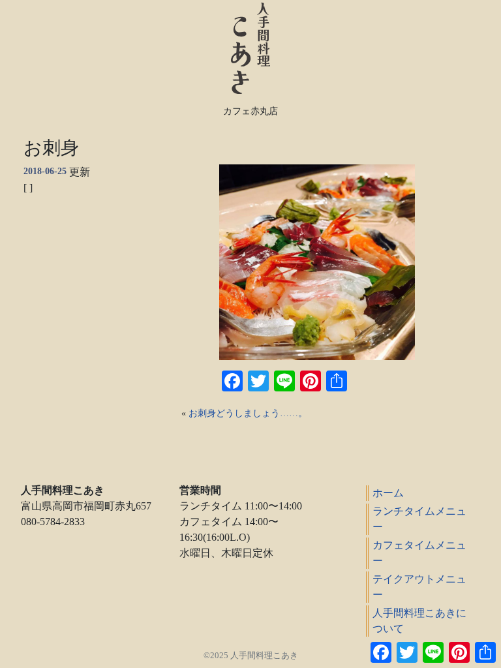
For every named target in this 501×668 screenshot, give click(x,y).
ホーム (388, 492)
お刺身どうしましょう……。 (248, 413)
